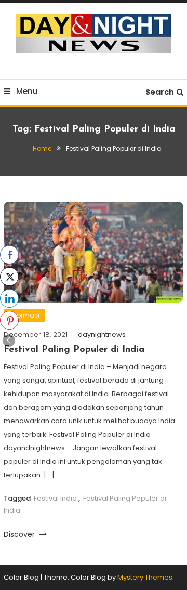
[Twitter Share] (9, 276)
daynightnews (102, 334)
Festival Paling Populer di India (74, 350)
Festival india (55, 498)
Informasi (24, 315)
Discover (20, 534)
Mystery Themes (144, 577)
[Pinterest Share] (9, 320)
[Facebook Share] (9, 254)
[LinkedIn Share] (9, 298)
